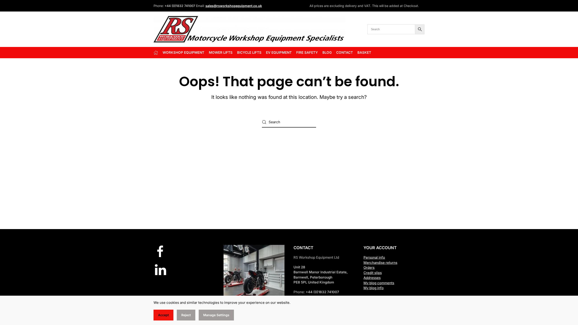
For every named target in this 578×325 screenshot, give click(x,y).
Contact (344, 52)
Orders (369, 267)
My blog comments (379, 283)
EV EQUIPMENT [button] (279, 52)
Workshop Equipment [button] (183, 52)
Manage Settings (216, 315)
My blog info (374, 288)
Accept (163, 315)
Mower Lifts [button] (221, 52)
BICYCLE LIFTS (249, 52)
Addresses (372, 278)
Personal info (374, 257)
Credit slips (373, 273)
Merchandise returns (380, 262)
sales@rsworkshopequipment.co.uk (233, 6)
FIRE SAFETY (307, 52)
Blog (327, 52)
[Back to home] (249, 29)
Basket (364, 52)
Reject (186, 315)
